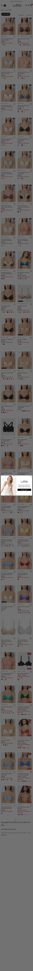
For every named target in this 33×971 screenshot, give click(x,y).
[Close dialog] (31, 476)
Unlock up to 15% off (24, 489)
